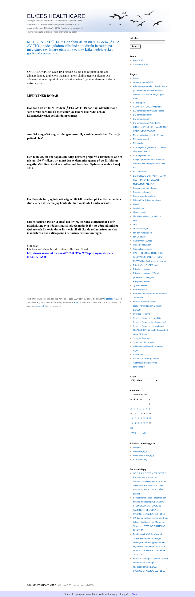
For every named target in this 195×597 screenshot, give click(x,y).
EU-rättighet (138, 143)
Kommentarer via (143, 455)
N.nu (134, 594)
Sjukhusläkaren (140, 285)
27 (144, 423)
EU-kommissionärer (142, 115)
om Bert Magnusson (142, 233)
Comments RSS (140, 64)
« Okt (133, 433)
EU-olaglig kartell (141, 139)
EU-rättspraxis (140, 171)
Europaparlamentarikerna (145, 188)
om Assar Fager (140, 228)
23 (131, 423)
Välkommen (138, 354)
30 (131, 428)
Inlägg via (140, 451)
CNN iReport (139, 103)
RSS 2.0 (77, 302)
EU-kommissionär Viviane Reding (148, 111)
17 (134, 418)
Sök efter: (134, 38)
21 (147, 418)
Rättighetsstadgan (141, 269)
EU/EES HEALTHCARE (56, 16)
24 (134, 423)
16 (131, 418)
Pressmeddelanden (142, 245)
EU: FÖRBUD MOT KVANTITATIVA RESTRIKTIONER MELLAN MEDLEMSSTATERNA (149, 180)
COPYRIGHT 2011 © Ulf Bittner (147, 107)
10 (134, 413)
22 (150, 418)
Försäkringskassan (142, 192)
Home (136, 78)
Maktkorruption (140, 212)
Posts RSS (138, 60)
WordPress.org (140, 459)
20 (144, 418)
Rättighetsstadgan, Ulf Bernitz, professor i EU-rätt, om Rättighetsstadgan (147, 277)
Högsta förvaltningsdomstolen (147, 200)
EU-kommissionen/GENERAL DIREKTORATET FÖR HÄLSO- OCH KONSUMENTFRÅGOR (150, 127)
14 (147, 413)
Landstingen (138, 208)
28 (147, 423)
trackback (39, 306)
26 (141, 423)
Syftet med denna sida (143, 342)
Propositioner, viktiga (142, 249)
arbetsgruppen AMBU (143, 82)
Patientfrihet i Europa (142, 241)
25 (138, 423)
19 (141, 418)
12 (141, 413)
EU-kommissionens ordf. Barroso (148, 135)
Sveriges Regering (141, 314)
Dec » (145, 433)
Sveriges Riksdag (141, 338)
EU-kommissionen (141, 119)
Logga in (137, 447)
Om (135, 224)
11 (138, 413)
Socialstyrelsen (140, 289)
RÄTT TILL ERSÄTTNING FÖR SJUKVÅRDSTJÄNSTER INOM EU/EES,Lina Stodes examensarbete (150, 257)
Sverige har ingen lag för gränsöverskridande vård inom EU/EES (147, 306)
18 (138, 418)
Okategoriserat (110, 299)
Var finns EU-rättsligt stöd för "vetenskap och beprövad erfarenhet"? (146, 362)
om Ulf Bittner (139, 237)
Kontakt (136, 204)
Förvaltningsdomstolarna (144, 196)
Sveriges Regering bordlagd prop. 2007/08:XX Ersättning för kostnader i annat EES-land (150, 330)
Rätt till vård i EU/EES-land (145, 265)
